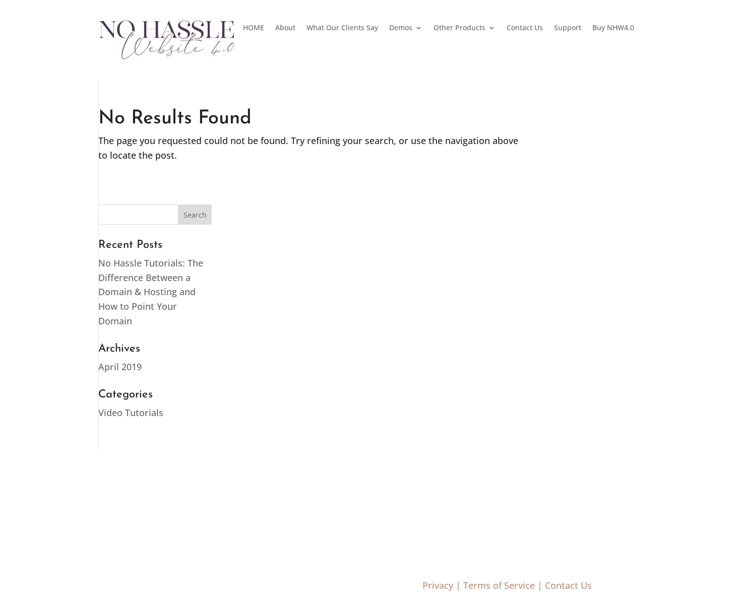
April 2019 (120, 367)
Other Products (459, 28)
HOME (253, 28)
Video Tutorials (130, 412)
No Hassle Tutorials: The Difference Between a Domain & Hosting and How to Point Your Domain (150, 292)
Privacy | (441, 585)
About (285, 28)
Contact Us (525, 28)
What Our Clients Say (342, 28)
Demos (400, 28)
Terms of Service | (502, 585)
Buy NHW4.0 (613, 28)
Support (567, 28)
